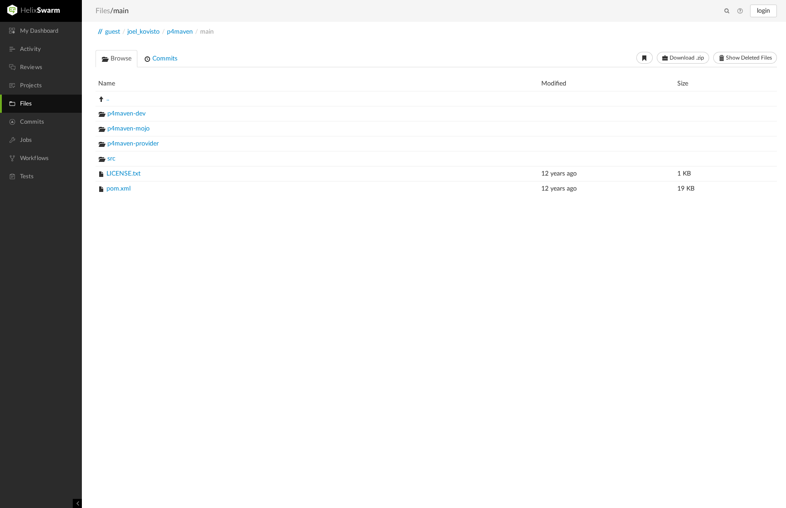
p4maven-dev (126, 114)
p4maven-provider (133, 144)
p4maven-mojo (128, 129)
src (111, 159)
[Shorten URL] (644, 58)
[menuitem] (41, 31)
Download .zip (686, 57)
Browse (120, 58)
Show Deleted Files (748, 57)
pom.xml (118, 189)
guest (112, 32)
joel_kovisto (143, 32)
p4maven (180, 32)
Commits (164, 58)
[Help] (740, 11)
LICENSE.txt (123, 174)
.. (107, 99)
